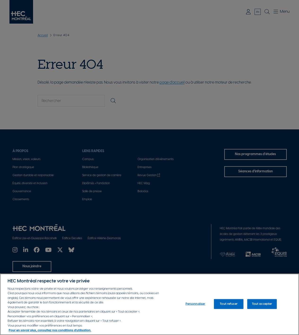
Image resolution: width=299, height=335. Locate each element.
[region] (149, 304)
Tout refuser (229, 303)
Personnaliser (195, 303)
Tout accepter (262, 303)
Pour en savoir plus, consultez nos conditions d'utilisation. (50, 330)
